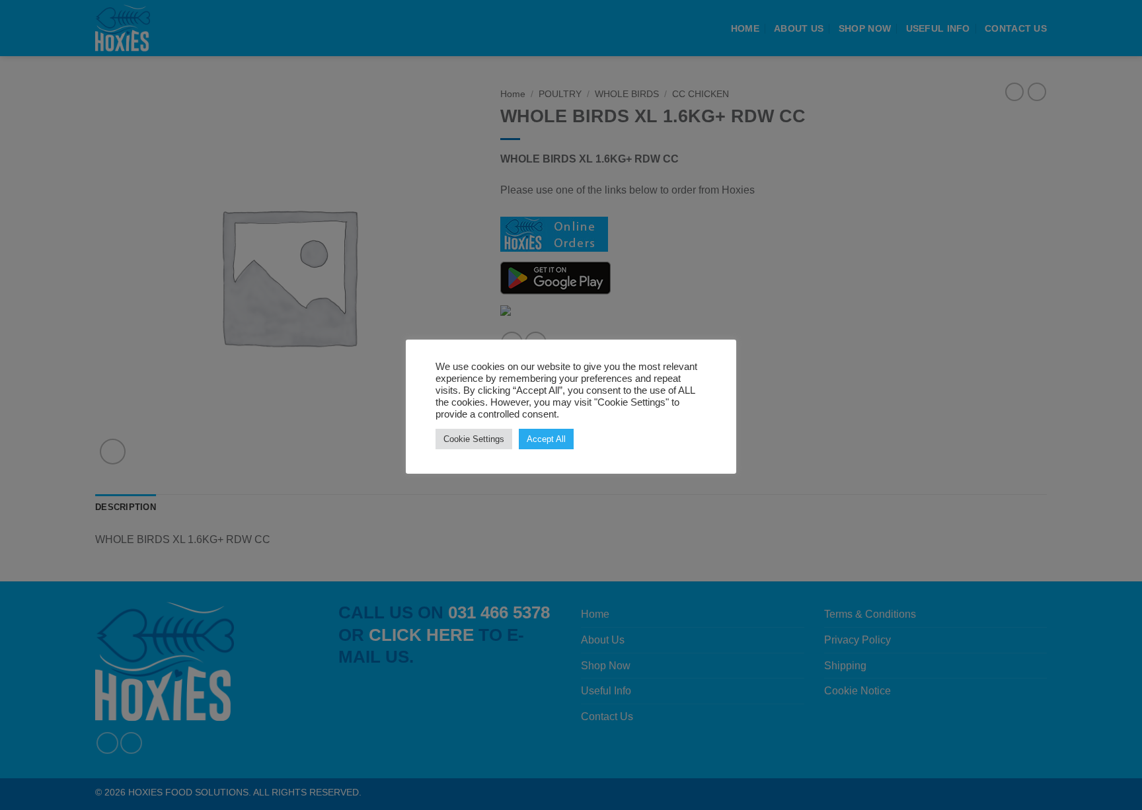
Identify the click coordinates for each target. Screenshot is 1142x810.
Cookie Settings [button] (473, 439)
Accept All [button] (546, 439)
